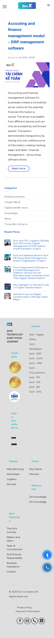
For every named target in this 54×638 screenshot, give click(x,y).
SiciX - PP (34, 377)
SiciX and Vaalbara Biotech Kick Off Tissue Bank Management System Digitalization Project (30, 258)
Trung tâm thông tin (15, 224)
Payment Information (28, 611)
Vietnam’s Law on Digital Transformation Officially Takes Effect (30, 297)
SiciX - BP (34, 387)
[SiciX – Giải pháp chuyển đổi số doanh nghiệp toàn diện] (27, 5)
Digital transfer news (16, 207)
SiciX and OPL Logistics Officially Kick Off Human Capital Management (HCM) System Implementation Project (31, 244)
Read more (19, 168)
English (49, 5)
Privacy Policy (24, 607)
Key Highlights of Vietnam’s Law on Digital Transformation (31, 286)
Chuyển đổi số (12, 202)
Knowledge (11, 213)
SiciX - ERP (35, 353)
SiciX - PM (34, 382)
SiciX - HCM (35, 358)
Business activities (14, 196)
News (7, 218)
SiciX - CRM (35, 363)
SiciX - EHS (35, 391)
